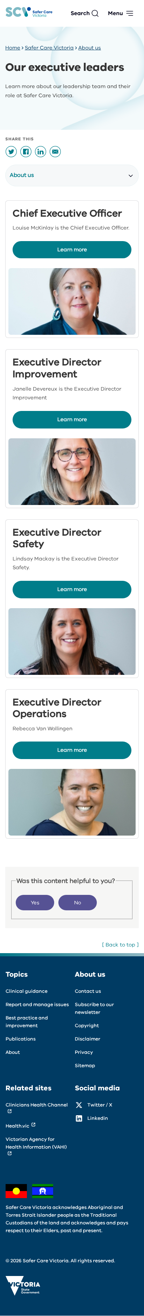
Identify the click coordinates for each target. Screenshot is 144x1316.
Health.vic (17, 1126)
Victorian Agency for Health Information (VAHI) (36, 1143)
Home (12, 47)
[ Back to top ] (120, 944)
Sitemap (85, 1065)
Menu (115, 13)
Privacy (84, 1052)
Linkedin (97, 1118)
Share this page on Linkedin (40, 152)
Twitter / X (99, 1105)
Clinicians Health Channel (37, 1105)
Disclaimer (87, 1039)
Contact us (88, 991)
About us (89, 47)
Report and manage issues (37, 1004)
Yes (35, 902)
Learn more (72, 249)
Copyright (87, 1025)
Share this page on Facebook (26, 152)
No (77, 902)
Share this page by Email (55, 152)
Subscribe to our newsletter (94, 1008)
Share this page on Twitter (11, 152)
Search (80, 13)
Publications (21, 1039)
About (13, 1052)
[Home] (29, 13)
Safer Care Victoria (49, 47)
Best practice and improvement (27, 1022)
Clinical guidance (27, 991)
